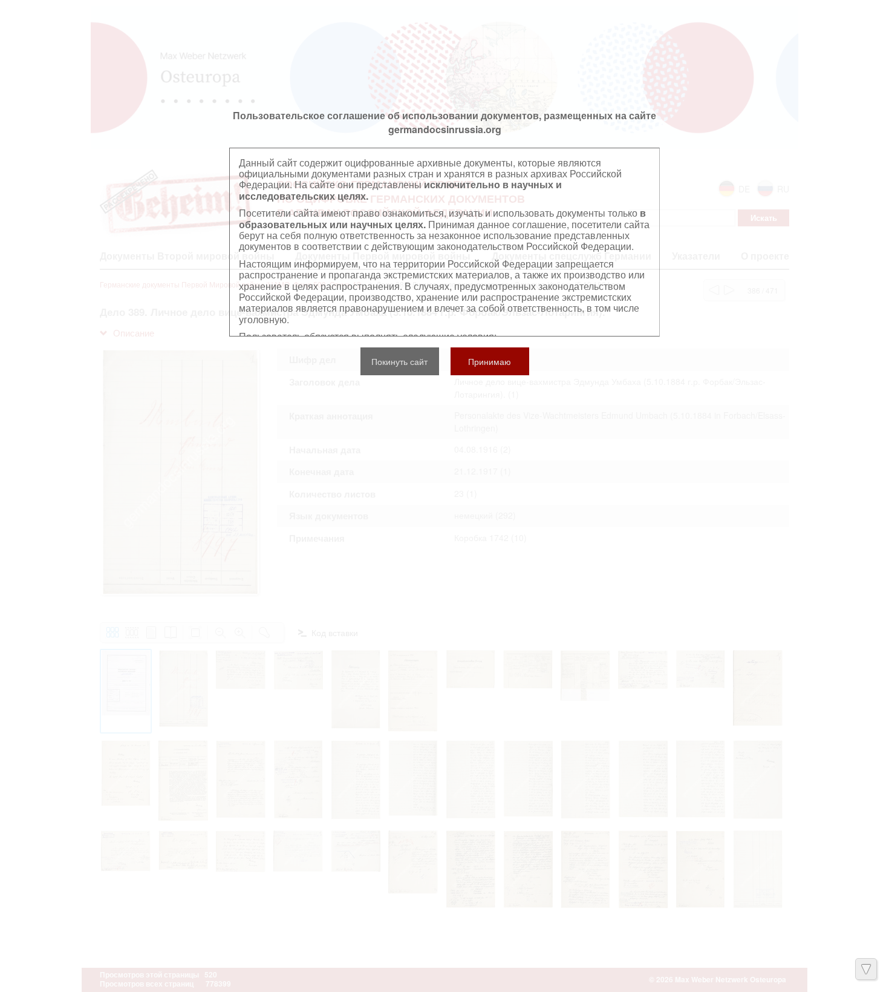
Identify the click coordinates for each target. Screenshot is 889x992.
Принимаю (489, 361)
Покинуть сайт (399, 361)
